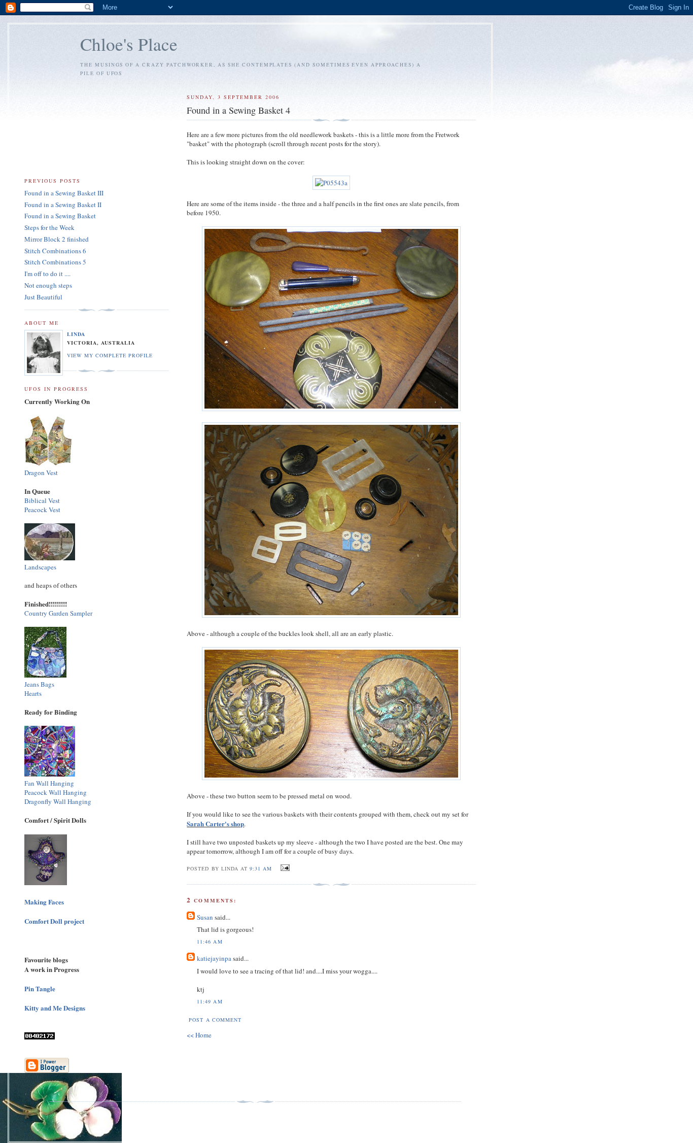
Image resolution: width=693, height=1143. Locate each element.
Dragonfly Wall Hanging (57, 801)
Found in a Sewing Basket (60, 215)
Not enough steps (48, 285)
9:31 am (261, 868)
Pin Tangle (39, 988)
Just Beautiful (43, 296)
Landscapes (40, 567)
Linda (76, 334)
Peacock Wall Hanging (55, 792)
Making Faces (44, 901)
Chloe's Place (129, 44)
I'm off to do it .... (47, 273)
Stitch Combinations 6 (55, 250)
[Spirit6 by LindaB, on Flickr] (45, 882)
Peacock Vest (42, 509)
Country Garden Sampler (58, 613)
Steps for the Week (49, 227)
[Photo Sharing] (331, 182)
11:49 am (209, 1001)
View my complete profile (110, 355)
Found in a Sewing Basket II (62, 204)
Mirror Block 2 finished (56, 239)
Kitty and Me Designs (54, 1008)
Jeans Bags (39, 684)
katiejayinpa (214, 958)
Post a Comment (215, 1019)
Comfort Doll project (54, 921)
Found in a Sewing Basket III (63, 192)
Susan (206, 917)
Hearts (33, 693)
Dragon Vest (41, 472)
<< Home (199, 1034)
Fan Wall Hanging (49, 783)
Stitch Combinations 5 (55, 261)
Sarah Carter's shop (215, 823)
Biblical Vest (42, 500)
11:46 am (209, 941)
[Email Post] (283, 867)
